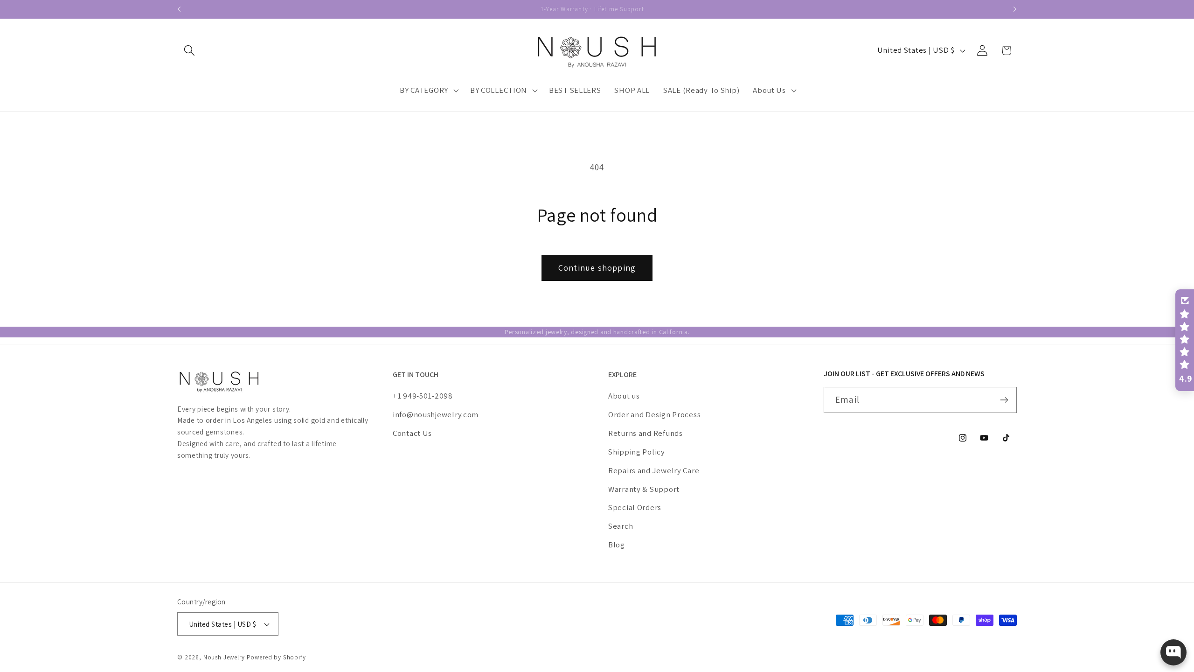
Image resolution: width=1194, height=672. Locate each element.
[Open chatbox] (1173, 652)
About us (624, 396)
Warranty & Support (644, 489)
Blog (616, 544)
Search (620, 526)
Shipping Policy (636, 452)
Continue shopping (597, 267)
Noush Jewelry (224, 657)
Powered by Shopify (276, 657)
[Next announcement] (1015, 9)
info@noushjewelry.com (436, 414)
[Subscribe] (1004, 400)
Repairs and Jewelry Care (653, 470)
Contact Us (412, 433)
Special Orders (634, 507)
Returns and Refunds (645, 433)
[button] (189, 50)
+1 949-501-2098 (423, 396)
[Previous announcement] (179, 9)
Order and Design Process (654, 414)
